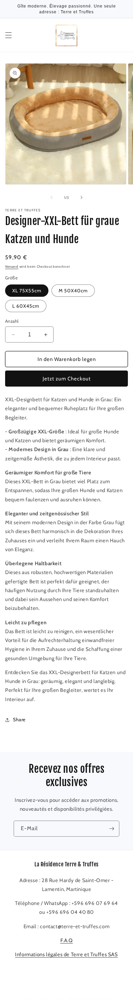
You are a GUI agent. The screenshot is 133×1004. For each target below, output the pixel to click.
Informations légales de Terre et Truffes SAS (66, 954)
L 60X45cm (25, 306)
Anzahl (11, 321)
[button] (8, 35)
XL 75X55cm (26, 291)
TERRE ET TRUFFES (54, 998)
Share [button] (19, 719)
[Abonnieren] (111, 829)
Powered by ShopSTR (92, 998)
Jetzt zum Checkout (67, 379)
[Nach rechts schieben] (81, 197)
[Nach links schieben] (51, 197)
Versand (11, 266)
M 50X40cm (73, 291)
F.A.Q (66, 940)
